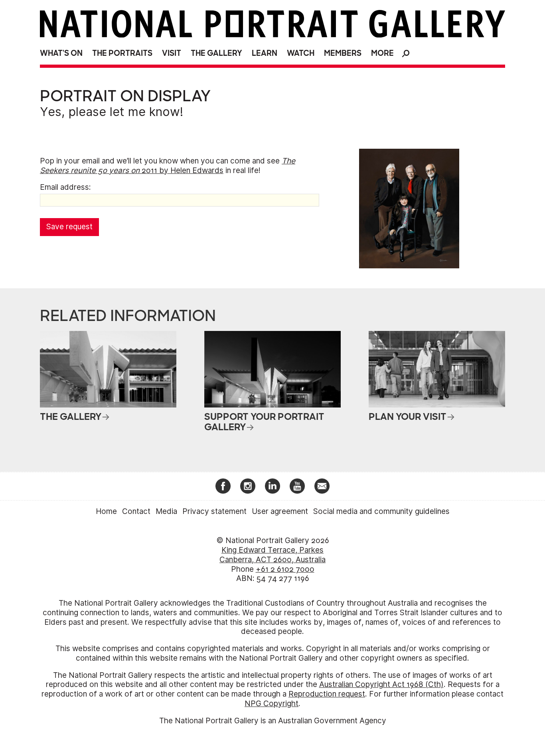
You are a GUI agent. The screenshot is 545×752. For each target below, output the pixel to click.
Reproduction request (326, 694)
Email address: (65, 187)
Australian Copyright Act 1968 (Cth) (381, 684)
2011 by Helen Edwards (167, 165)
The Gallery (216, 53)
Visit (171, 53)
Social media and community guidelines (381, 511)
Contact (136, 511)
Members (342, 53)
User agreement (280, 511)
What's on (61, 53)
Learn (264, 53)
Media (166, 511)
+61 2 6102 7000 (285, 569)
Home (106, 511)
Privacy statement (214, 511)
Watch (300, 53)
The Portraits (122, 53)
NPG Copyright (271, 703)
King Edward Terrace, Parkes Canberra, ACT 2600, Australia (272, 554)
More (382, 53)
